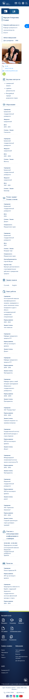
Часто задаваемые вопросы (20, 650)
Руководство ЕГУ (5, 670)
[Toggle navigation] (26, 3)
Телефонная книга (15, 631)
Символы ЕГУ (4, 672)
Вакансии (17, 654)
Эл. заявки (4, 631)
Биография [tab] (5, 11)
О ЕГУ (3, 666)
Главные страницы (6, 646)
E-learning (13, 623)
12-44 (6, 66)
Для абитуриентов (20, 660)
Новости (3, 657)
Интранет (4, 623)
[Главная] (6, 3)
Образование (4, 652)
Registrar (4, 640)
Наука (2, 655)
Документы (12, 640)
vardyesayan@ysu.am (11, 71)
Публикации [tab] (14, 11)
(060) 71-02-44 (9, 68)
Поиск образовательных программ (21, 657)
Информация (19, 646)
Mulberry (21, 623)
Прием (3, 650)
